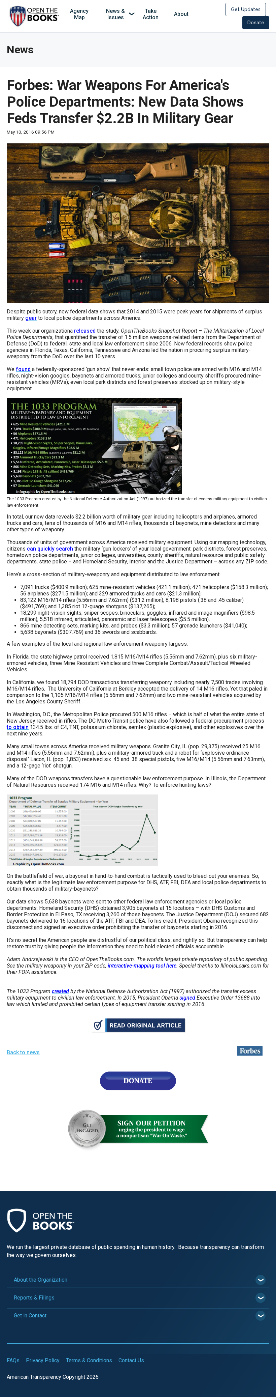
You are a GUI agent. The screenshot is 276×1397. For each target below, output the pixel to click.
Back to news (23, 1052)
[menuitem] (80, 14)
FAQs (13, 1360)
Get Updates (246, 9)
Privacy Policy (43, 1360)
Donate (255, 22)
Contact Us (131, 1360)
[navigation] (128, 14)
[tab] (138, 1280)
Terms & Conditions (89, 1360)
